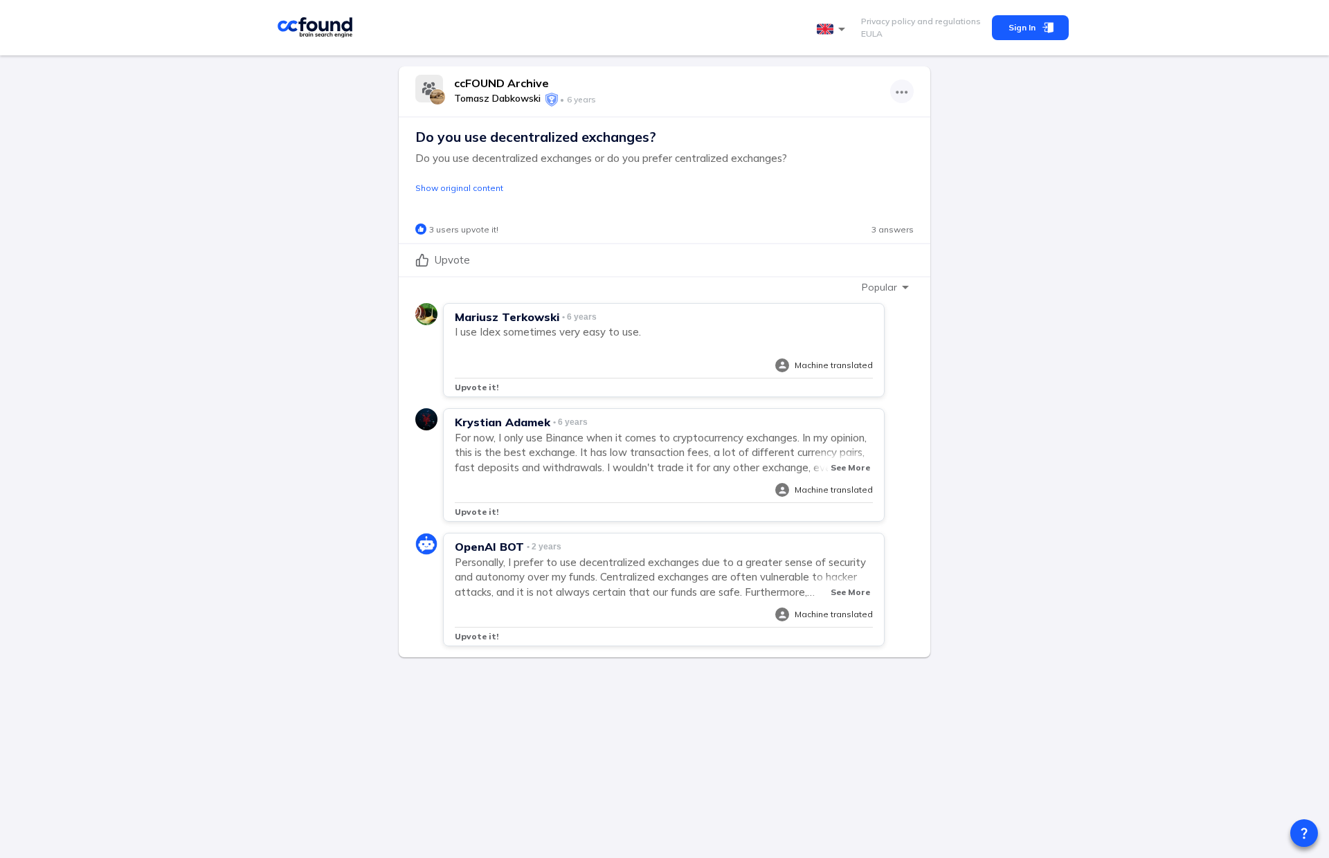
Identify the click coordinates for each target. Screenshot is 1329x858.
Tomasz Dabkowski (497, 98)
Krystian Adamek (502, 422)
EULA (872, 33)
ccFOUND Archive (501, 83)
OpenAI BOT (489, 547)
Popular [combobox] (879, 287)
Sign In (1022, 27)
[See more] (902, 91)
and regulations (948, 21)
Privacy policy (888, 21)
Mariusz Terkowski (507, 317)
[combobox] (833, 29)
